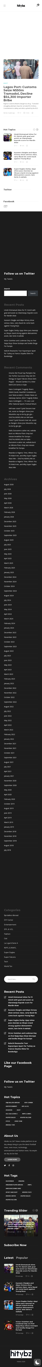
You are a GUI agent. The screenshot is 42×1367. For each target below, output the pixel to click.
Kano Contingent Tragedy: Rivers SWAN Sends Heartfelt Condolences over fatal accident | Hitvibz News (22, 392)
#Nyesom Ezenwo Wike (13, 1188)
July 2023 (7, 656)
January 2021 (9, 776)
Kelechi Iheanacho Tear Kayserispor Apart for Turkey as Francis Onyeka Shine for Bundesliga (20, 353)
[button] (37, 1362)
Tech (6, 962)
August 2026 (9, 484)
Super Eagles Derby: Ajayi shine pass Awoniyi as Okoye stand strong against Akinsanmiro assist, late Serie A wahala (21, 333)
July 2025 (7, 544)
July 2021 (7, 767)
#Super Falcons (25, 1117)
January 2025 (9, 572)
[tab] (9, 1257)
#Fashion (9, 1110)
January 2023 (9, 683)
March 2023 (8, 674)
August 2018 (9, 845)
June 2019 (8, 813)
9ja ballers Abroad (11, 915)
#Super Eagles (11, 1117)
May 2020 (8, 790)
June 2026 (8, 494)
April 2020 (8, 794)
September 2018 (10, 841)
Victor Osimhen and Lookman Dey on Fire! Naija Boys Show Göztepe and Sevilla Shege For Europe (20, 343)
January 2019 (9, 827)
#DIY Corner (28, 1102)
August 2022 (9, 706)
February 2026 (9, 512)
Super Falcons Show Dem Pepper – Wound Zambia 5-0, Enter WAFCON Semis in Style (22, 382)
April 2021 (8, 771)
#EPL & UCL (25, 1106)
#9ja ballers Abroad (13, 1102)
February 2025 (9, 568)
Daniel (5, 113)
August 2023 (9, 651)
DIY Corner (8, 920)
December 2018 (10, 831)
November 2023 (10, 637)
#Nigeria (21, 1181)
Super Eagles (9, 952)
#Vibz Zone (18, 1121)
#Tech (8, 1121)
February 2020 (9, 799)
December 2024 (10, 577)
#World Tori (10, 1125)
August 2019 (9, 808)
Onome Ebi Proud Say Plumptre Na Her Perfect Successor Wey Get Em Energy (22, 376)
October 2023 (9, 642)
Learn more (12, 1159)
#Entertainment (11, 1106)
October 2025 (9, 531)
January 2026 (9, 517)
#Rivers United (11, 1196)
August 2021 (9, 762)
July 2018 (7, 850)
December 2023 (10, 632)
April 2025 (8, 558)
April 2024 (8, 614)
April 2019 (8, 818)
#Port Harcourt (12, 1192)
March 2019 (8, 822)
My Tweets (8, 279)
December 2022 (10, 688)
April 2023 (8, 669)
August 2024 (9, 595)
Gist (6, 83)
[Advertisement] (21, 34)
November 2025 (10, 526)
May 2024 (8, 609)
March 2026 (8, 508)
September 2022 (10, 702)
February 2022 (9, 734)
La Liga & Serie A (11, 943)
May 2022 (8, 720)
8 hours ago (11, 1232)
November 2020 (10, 781)
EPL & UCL (8, 929)
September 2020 (10, 785)
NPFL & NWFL (10, 948)
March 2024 (8, 619)
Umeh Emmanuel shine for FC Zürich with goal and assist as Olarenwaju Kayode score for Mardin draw (21, 313)
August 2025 (9, 540)
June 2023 (8, 660)
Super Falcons (10, 957)
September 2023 (10, 646)
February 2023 (9, 679)
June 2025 (8, 549)
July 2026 (7, 489)
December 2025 (10, 521)
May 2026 (8, 498)
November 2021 (10, 748)
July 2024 (7, 600)
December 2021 (10, 743)
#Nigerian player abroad (14, 1185)
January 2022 (9, 739)
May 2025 (8, 554)
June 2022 (8, 716)
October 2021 (9, 753)
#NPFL (30, 1185)
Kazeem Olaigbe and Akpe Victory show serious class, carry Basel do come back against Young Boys (19, 323)
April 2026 (8, 503)
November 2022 (10, 693)
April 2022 (8, 725)
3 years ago (11, 113)
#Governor (10, 1181)
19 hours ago (19, 1333)
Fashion (7, 934)
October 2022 (9, 697)
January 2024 (9, 628)
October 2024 (9, 586)
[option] (21, 157)
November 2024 (10, 581)
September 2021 (10, 757)
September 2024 (10, 591)
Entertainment (10, 925)
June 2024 (8, 605)
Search (7, 289)
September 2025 (10, 535)
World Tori (8, 966)
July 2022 (7, 711)
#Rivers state (27, 1192)
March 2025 (8, 563)
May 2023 (8, 665)
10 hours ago (19, 1294)
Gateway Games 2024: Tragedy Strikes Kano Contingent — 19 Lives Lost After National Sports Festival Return (23, 401)
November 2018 (10, 836)
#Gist (19, 1110)
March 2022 (8, 730)
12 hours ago (19, 1315)
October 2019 (9, 804)
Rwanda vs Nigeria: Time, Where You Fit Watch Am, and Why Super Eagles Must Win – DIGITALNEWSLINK (23, 456)
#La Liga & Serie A (11, 1114)
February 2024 (9, 623)
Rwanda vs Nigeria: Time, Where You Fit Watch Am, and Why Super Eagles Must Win (23, 464)
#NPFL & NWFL (26, 1114)
